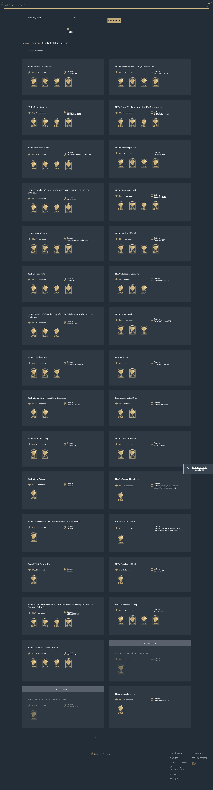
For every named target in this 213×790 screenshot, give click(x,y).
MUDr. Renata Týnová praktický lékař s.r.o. (47, 397)
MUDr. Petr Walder (36, 479)
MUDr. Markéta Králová (38, 147)
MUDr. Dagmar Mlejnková (127, 479)
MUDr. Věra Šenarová (37, 357)
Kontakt (173, 774)
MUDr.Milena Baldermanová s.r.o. (43, 647)
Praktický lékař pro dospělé (127, 604)
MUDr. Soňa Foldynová (38, 233)
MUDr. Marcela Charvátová (40, 66)
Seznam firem (197, 753)
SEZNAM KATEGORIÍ (199, 758)
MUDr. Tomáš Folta (36, 273)
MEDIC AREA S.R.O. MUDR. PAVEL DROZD (47, 699)
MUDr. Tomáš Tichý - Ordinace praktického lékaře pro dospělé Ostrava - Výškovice (60, 315)
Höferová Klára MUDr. (125, 521)
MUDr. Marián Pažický (38, 438)
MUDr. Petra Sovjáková (38, 107)
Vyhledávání (114, 21)
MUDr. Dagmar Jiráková (126, 147)
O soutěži (174, 758)
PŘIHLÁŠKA (174, 779)
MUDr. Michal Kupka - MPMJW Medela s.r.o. (135, 66)
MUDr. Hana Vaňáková (125, 190)
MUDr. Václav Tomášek (125, 438)
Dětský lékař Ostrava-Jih (39, 564)
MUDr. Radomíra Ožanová (127, 273)
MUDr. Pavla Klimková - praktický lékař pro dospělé (138, 107)
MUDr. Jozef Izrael (123, 314)
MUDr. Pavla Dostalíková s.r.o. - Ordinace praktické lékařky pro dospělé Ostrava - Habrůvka (60, 605)
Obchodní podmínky (178, 763)
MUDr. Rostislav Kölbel (125, 564)
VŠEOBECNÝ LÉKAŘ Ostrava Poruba (131, 653)
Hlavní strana (176, 753)
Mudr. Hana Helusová (125, 693)
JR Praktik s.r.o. (122, 357)
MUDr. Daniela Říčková (125, 233)
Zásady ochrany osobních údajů (177, 768)
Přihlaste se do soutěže (199, 468)
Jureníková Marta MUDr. (126, 397)
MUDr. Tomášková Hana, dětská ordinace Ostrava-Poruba (54, 521)
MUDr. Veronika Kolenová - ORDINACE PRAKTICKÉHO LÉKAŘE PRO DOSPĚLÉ (58, 191)
